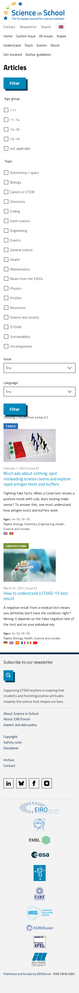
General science (21, 249)
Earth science (20, 220)
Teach (28, 45)
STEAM (15, 327)
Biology (15, 182)
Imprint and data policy (20, 724)
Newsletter (28, 26)
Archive (9, 759)
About (55, 45)
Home (8, 36)
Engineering (18, 230)
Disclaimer (11, 748)
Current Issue (26, 36)
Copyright (11, 736)
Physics (16, 288)
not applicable (20, 148)
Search (46, 26)
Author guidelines (38, 54)
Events (41, 45)
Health (15, 259)
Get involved (13, 54)
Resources (18, 307)
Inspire (61, 36)
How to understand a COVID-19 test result (36, 596)
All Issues (46, 36)
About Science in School (21, 713)
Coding (15, 211)
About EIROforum (17, 719)
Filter (15, 83)
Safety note (13, 742)
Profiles (16, 298)
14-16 (15, 129)
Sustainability (20, 336)
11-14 (15, 119)
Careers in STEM (22, 192)
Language (11, 382)
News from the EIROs (26, 278)
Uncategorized (21, 346)
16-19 (15, 139)
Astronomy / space (24, 172)
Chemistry (17, 201)
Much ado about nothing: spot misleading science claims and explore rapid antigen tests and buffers (37, 478)
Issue (7, 359)
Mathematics (20, 269)
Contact (9, 26)
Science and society (24, 317)
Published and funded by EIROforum (27, 973)
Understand (12, 45)
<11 (13, 110)
